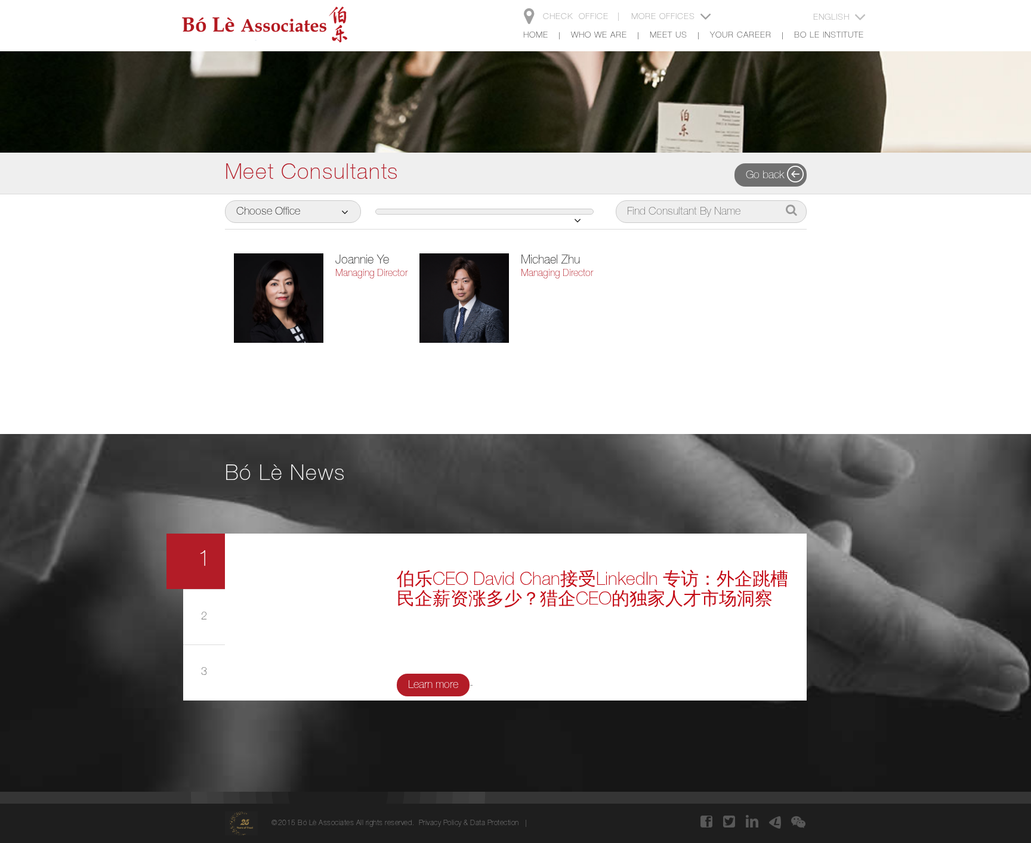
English (833, 18)
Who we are (599, 36)
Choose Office (268, 212)
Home (535, 36)
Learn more (433, 685)
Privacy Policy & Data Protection (469, 823)
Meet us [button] (668, 36)
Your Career (740, 36)
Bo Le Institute (829, 36)
